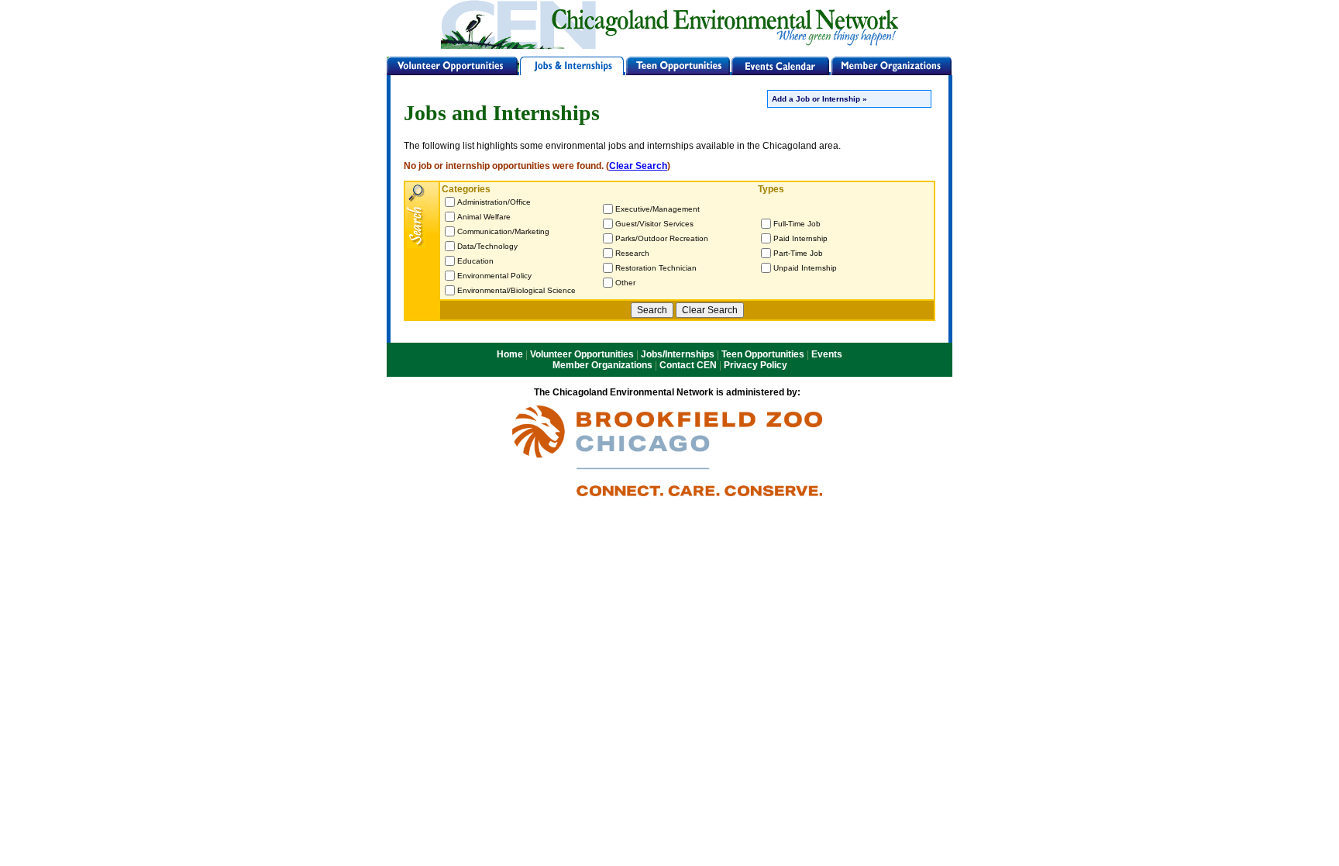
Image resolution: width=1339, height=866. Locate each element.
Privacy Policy (755, 365)
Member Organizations (602, 365)
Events (826, 354)
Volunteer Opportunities (582, 354)
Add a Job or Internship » (819, 99)
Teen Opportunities (762, 354)
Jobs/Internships (677, 354)
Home (510, 354)
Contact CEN (688, 365)
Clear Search (638, 165)
